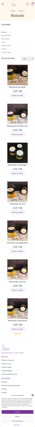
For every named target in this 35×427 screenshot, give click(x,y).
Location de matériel (6, 52)
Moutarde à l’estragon (17, 165)
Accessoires (4, 49)
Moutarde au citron (17, 281)
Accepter (17, 412)
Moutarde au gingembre (17, 242)
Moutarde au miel (17, 204)
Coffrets (3, 42)
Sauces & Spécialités (6, 35)
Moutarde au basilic (17, 87)
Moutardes (4, 32)
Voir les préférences (17, 421)
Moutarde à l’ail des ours (17, 126)
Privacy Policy (17, 424)
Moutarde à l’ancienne (17, 320)
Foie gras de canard (6, 45)
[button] (32, 395)
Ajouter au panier (17, 95)
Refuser (17, 416)
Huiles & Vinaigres (5, 38)
